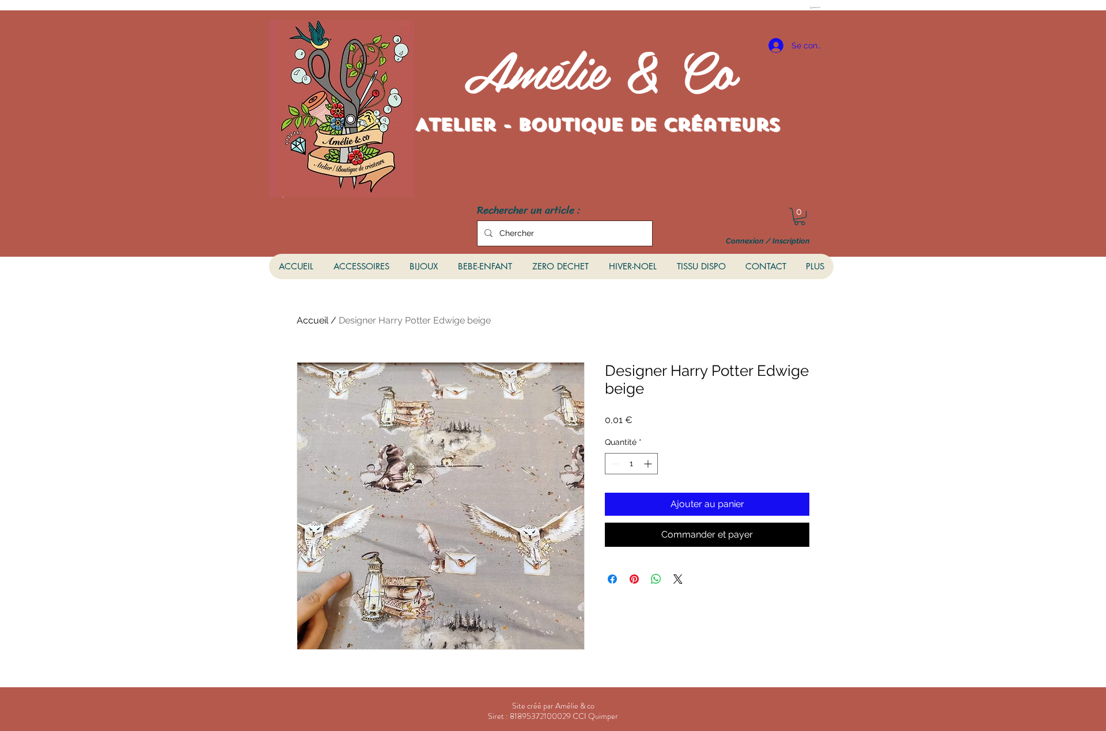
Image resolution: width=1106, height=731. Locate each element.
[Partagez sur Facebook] (612, 579)
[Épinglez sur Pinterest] (634, 579)
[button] (816, 7)
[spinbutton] (631, 464)
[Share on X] (678, 579)
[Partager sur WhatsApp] (656, 579)
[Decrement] (614, 464)
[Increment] (649, 464)
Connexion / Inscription (768, 241)
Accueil (312, 320)
